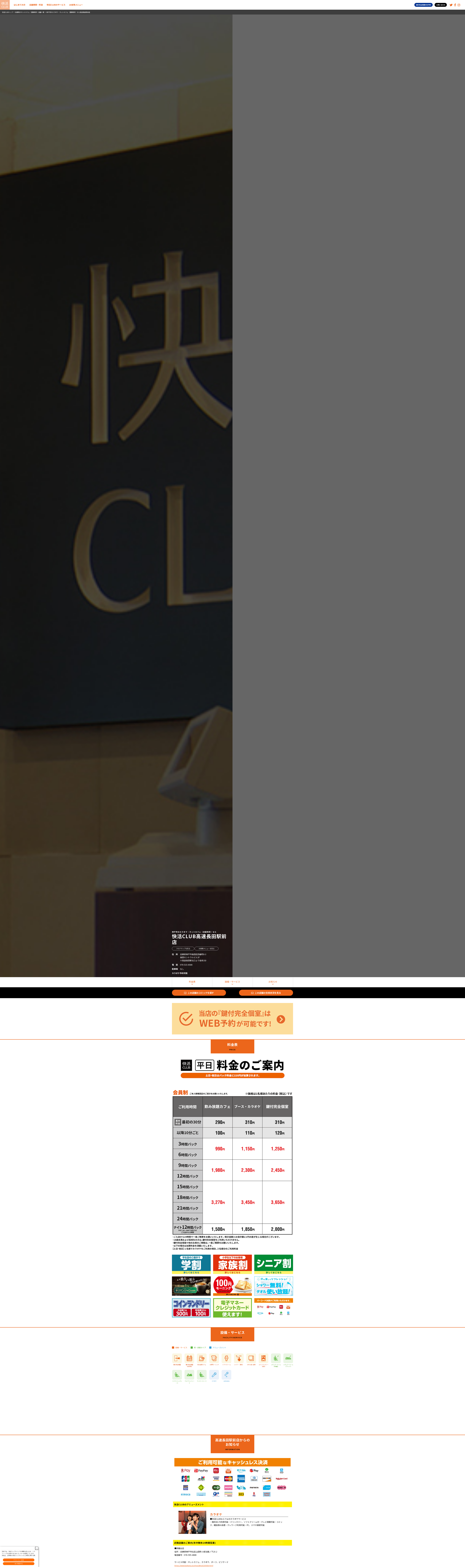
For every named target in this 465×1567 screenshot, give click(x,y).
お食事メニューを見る (206, 948)
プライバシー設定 (18, 1560)
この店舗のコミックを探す (201, 992)
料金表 (192, 981)
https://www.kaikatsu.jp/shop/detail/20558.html (193, 1565)
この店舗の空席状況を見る (268, 992)
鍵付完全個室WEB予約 (423, 5)
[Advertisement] (232, 1410)
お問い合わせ (440, 5)
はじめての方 (19, 4)
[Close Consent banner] (36, 1548)
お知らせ (272, 981)
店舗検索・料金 (36, 4)
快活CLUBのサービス (56, 4)
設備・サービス (232, 981)
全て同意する (19, 1563)
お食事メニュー (76, 4)
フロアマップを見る (183, 948)
